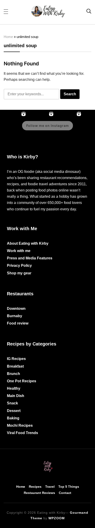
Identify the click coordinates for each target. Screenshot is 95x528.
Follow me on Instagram (47, 126)
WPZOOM (56, 518)
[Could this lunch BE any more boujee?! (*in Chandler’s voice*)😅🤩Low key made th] (14, 129)
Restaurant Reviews (39, 493)
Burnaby (14, 316)
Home (8, 37)
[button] (6, 11)
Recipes (35, 486)
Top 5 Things (68, 486)
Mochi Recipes (20, 425)
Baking (13, 418)
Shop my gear (19, 273)
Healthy (13, 388)
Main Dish (15, 396)
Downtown (16, 308)
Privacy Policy (19, 265)
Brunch (13, 374)
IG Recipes (16, 359)
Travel (50, 486)
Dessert (14, 411)
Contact (65, 493)
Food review (17, 323)
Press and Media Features (29, 258)
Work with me (18, 251)
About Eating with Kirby (27, 243)
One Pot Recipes (21, 381)
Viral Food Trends (22, 433)
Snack (12, 403)
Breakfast (15, 366)
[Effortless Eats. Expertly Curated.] (47, 461)
